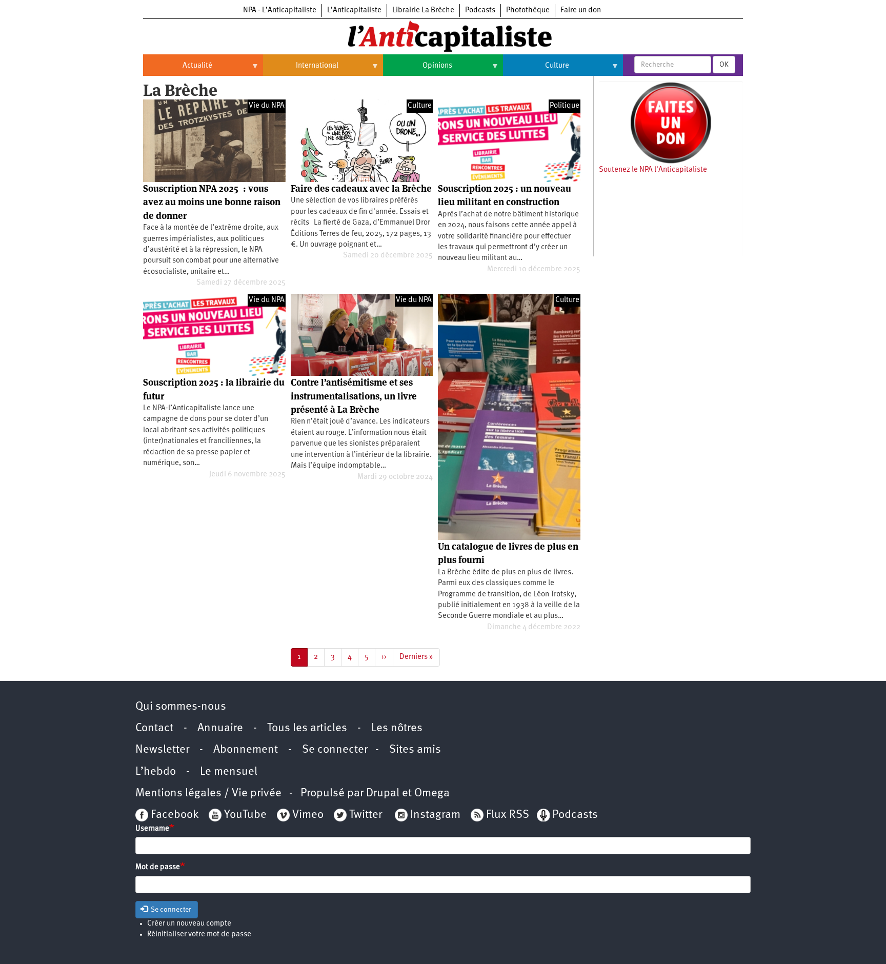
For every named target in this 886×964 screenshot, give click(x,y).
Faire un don (580, 10)
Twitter (365, 815)
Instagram (435, 815)
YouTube (244, 815)
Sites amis (415, 750)
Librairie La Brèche (423, 10)
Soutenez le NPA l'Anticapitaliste (653, 170)
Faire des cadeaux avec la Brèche (361, 188)
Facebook (173, 815)
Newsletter (162, 750)
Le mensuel (228, 772)
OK (724, 64)
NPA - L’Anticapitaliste (279, 10)
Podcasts (480, 10)
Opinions (417, 69)
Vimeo (308, 815)
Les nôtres (396, 728)
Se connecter (335, 750)
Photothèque (528, 10)
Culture (536, 69)
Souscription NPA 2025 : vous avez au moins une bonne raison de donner (211, 202)
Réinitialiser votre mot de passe (199, 934)
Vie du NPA (267, 106)
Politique (564, 106)
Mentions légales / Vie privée (208, 793)
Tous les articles (307, 728)
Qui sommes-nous (180, 707)
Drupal (382, 793)
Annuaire (220, 728)
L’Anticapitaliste (354, 10)
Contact (154, 728)
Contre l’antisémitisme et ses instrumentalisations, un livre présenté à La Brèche (354, 395)
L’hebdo (155, 772)
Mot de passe (157, 867)
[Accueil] (443, 35)
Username (152, 829)
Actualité (177, 69)
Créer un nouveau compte (189, 924)
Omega (432, 793)
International (300, 69)
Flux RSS (507, 815)
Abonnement (245, 750)
